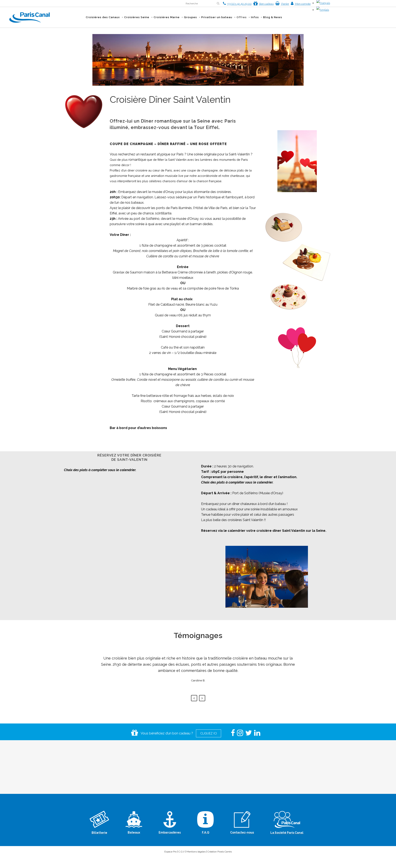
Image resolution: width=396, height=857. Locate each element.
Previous (194, 698)
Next (202, 698)
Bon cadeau (266, 3)
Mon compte (303, 3)
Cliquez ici (208, 733)
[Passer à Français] (323, 3)
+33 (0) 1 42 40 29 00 (239, 3)
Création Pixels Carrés (219, 851)
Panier (285, 3)
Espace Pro (170, 851)
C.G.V (181, 851)
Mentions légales (196, 851)
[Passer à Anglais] (322, 9)
